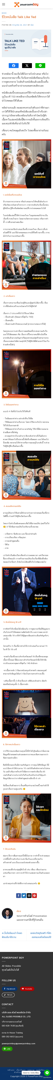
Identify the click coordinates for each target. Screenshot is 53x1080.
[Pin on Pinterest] (34, 895)
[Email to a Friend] (29, 895)
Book (4, 13)
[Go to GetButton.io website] (47, 1077)
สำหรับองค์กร (19, 1072)
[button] (3, 4)
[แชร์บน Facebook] (18, 895)
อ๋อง (32, 25)
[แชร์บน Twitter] (23, 895)
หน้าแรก (11, 1070)
